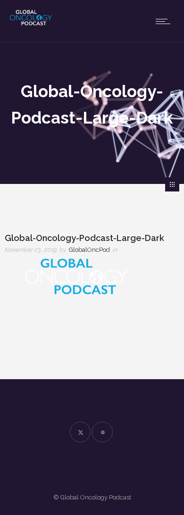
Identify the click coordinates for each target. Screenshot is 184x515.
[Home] (37, 23)
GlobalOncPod (89, 249)
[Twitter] (80, 432)
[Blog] (172, 184)
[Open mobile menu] (165, 21)
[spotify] (102, 432)
